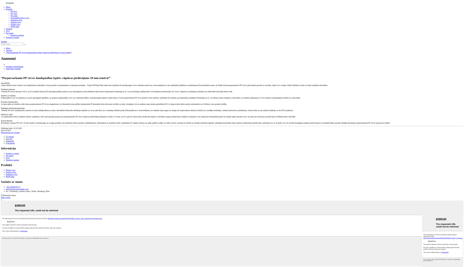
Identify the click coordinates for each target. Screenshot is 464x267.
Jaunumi (9, 29)
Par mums (9, 33)
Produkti (9, 9)
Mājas (8, 7)
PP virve (14, 11)
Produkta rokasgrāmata (14, 67)
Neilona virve (16, 22)
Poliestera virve (16, 20)
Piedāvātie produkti (13, 69)
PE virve (14, 14)
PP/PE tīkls (15, 27)
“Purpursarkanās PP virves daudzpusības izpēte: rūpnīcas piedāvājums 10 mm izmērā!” (39, 53)
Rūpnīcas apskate (17, 35)
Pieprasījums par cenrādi (10, 133)
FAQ (8, 31)
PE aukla (14, 16)
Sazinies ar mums (12, 37)
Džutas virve (15, 24)
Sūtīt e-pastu (5, 198)
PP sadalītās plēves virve (20, 18)
